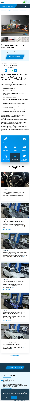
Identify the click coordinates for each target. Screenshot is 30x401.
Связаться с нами (7, 377)
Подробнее (6, 398)
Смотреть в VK (7, 199)
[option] (15, 25)
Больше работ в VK (15, 355)
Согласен (14, 398)
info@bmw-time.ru (9, 380)
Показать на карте (7, 388)
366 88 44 (25, 2)
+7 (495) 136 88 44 (9, 65)
